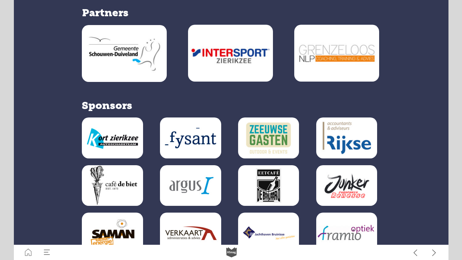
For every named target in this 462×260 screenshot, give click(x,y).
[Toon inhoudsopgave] (46, 252)
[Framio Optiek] (346, 233)
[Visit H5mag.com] (231, 252)
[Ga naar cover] (28, 252)
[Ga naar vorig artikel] (415, 252)
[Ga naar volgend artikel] (434, 252)
